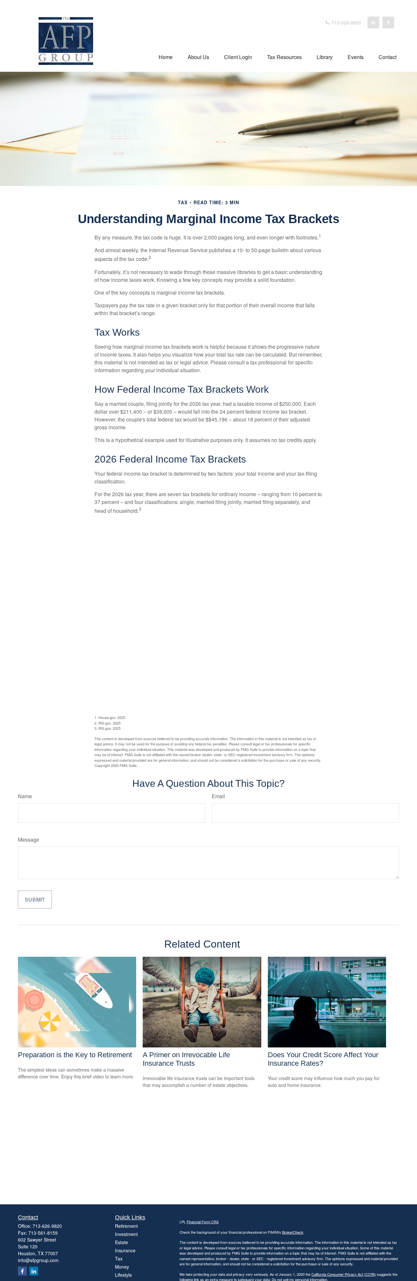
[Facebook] (388, 22)
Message (28, 839)
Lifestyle (123, 1275)
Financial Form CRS (203, 1221)
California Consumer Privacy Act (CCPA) (343, 1274)
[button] (165, 56)
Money (122, 1266)
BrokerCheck (292, 1232)
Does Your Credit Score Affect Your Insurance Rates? (323, 1059)
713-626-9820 (345, 22)
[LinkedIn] (373, 22)
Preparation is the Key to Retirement (75, 1055)
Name (25, 796)
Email (218, 796)
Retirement (126, 1226)
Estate (121, 1242)
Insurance (125, 1250)
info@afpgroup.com (38, 1260)
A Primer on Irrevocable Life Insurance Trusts (186, 1059)
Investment (126, 1234)
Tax (118, 1258)
